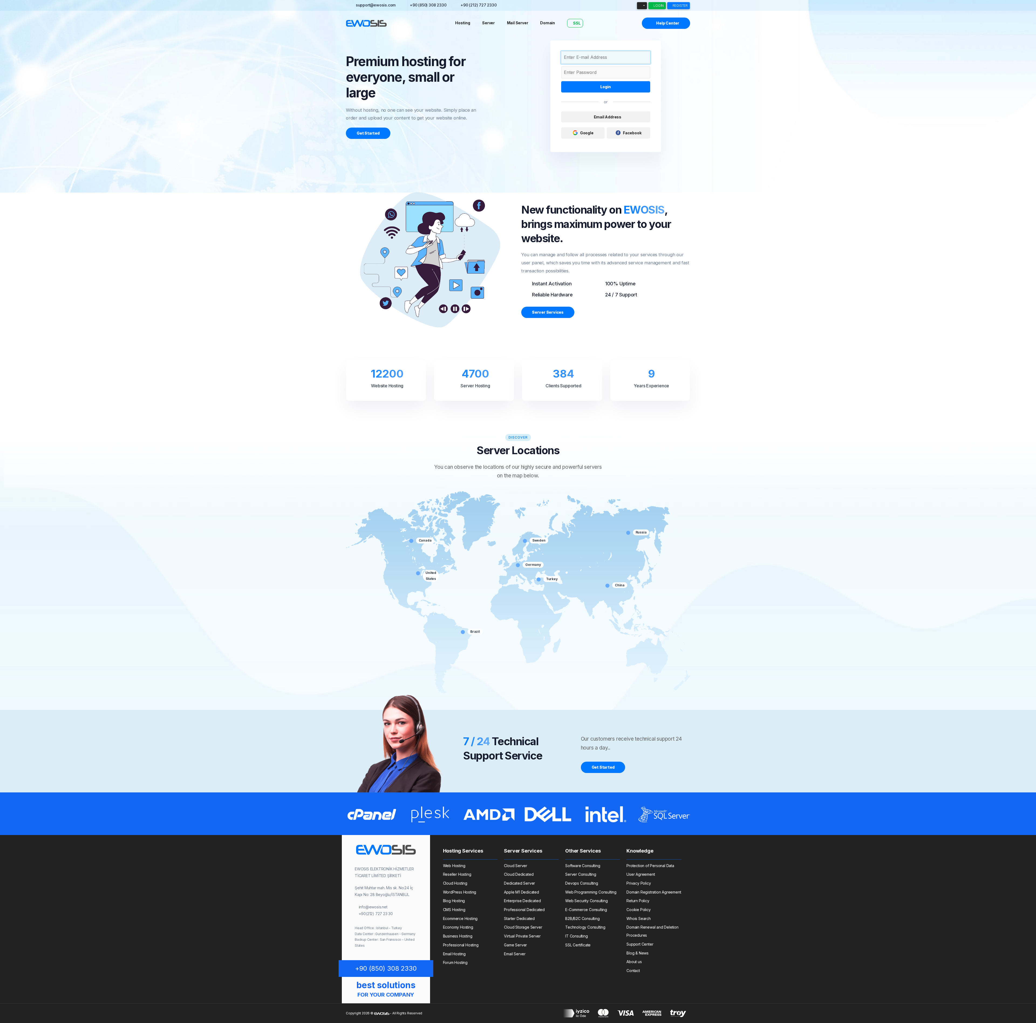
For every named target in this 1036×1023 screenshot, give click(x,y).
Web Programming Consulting (590, 892)
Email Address (607, 117)
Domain (547, 22)
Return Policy (637, 900)
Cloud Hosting (455, 883)
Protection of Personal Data (650, 865)
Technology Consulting (585, 927)
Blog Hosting (454, 900)
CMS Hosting (454, 909)
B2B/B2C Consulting (582, 918)
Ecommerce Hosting (460, 918)
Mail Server (517, 22)
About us (634, 961)
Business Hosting (457, 936)
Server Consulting (580, 874)
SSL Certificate (578, 945)
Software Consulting (582, 865)
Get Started (368, 133)
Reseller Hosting (457, 874)
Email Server (515, 954)
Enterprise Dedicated (522, 900)
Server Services (548, 312)
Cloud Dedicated (518, 874)
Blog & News (637, 953)
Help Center (667, 23)
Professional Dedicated (524, 909)
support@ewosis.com (376, 5)
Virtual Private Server (522, 936)
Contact (633, 970)
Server (488, 22)
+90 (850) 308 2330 (428, 5)
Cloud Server (515, 865)
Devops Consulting (581, 883)
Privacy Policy (638, 883)
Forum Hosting (455, 962)
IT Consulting (576, 936)
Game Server (515, 945)
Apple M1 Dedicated (521, 892)
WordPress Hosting (459, 892)
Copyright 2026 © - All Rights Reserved (384, 1013)
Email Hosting (454, 954)
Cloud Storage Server (523, 927)
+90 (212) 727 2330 (478, 5)
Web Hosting (454, 865)
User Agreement (640, 874)
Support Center (639, 944)
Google (587, 133)
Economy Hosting (458, 927)
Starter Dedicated (519, 918)
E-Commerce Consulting (586, 909)
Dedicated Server (519, 883)
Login (658, 6)
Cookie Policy (638, 909)
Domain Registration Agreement (653, 892)
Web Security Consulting (586, 900)
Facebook (632, 133)
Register (680, 6)
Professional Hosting (461, 945)
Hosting (462, 22)
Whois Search (638, 918)
